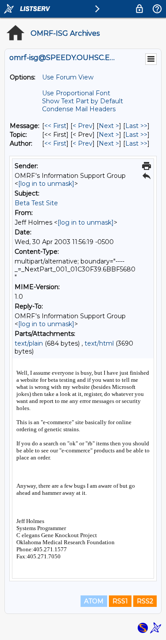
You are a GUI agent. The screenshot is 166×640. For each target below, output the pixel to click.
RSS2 (145, 601)
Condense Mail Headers (79, 109)
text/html (99, 343)
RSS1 (120, 601)
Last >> (136, 126)
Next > (109, 126)
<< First (55, 126)
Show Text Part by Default (82, 101)
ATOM (94, 601)
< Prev (83, 126)
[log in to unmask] (46, 184)
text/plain (29, 343)
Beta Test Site (36, 203)
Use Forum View (67, 77)
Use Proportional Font (76, 93)
